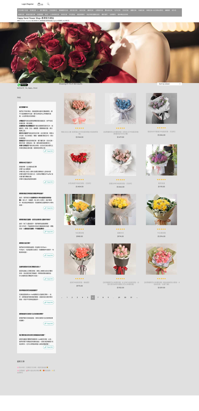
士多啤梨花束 (54, 14)
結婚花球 (21, 14)
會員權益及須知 (123, 14)
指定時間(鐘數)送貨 (93, 14)
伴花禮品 (72, 14)
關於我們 (105, 14)
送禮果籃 (40, 14)
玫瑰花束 (33, 10)
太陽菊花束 (99, 10)
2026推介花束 (23, 10)
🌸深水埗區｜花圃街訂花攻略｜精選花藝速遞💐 (32, 367)
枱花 (46, 14)
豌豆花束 (82, 10)
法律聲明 (113, 14)
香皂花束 (64, 14)
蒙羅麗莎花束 (63, 10)
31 (131, 297)
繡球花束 (90, 10)
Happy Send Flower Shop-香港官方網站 (35, 18)
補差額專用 (81, 14)
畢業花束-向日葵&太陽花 (154, 10)
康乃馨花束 (44, 10)
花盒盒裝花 (53, 10)
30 (125, 297)
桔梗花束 (141, 10)
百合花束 (125, 10)
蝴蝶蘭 (167, 10)
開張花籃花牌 (30, 14)
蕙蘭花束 (133, 10)
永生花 (174, 10)
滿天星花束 (74, 10)
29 (119, 297)
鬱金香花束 (108, 10)
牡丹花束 (117, 10)
